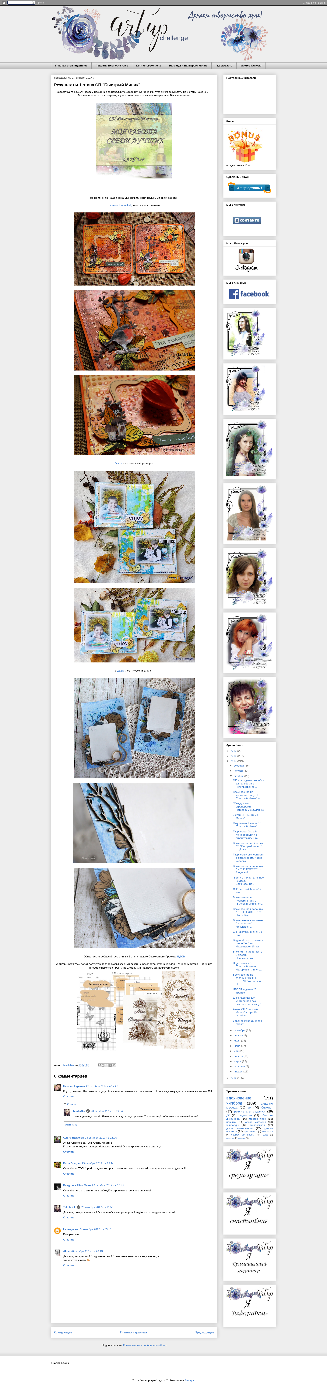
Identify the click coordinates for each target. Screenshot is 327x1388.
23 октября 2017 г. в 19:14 (98, 1163)
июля (237, 1040)
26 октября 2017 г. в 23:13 (87, 1251)
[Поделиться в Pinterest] (114, 1065)
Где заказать (224, 65)
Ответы (71, 1104)
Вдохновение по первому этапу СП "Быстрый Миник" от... (248, 900)
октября (239, 775)
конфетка (267, 1131)
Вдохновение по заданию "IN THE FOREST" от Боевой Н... (247, 979)
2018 (233, 755)
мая (236, 1050)
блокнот (267, 1107)
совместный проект (243, 1134)
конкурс (230, 1138)
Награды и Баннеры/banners (188, 65)
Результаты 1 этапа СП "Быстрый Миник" (247, 825)
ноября (239, 770)
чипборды (232, 1124)
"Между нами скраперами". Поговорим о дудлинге (248, 806)
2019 (233, 750)
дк (228, 1115)
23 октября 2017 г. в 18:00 (101, 1137)
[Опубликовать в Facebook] (110, 1065)
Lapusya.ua (70, 1229)
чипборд (234, 1103)
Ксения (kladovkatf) (120, 205)
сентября (240, 1030)
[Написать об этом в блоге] (103, 1065)
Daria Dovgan (72, 1163)
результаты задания (249, 1111)
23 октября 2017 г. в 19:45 (108, 1185)
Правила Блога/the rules (112, 65)
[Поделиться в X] (107, 1065)
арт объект (250, 1131)
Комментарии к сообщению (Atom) (145, 1345)
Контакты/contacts (148, 65)
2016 (233, 1077)
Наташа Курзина (74, 1086)
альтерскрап (257, 1124)
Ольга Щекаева (73, 1137)
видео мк (246, 1115)
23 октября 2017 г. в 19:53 (97, 1207)
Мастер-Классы (251, 65)
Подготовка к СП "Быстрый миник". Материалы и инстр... (247, 966)
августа (239, 1035)
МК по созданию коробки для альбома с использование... (248, 783)
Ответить (68, 1096)
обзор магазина (255, 1121)
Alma (66, 1251)
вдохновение (238, 1098)
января (238, 1071)
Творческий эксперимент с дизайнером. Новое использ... (248, 857)
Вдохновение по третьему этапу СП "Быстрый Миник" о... (247, 795)
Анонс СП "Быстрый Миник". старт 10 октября (245, 1012)
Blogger (189, 1380)
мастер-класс (257, 1118)
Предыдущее (204, 1332)
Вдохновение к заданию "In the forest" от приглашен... (248, 923)
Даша (120, 670)
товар (265, 1134)
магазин (241, 1138)
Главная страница (133, 1332)
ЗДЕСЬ (180, 956)
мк (249, 1107)
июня (237, 1045)
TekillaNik (79, 1110)
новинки (231, 1121)
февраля (240, 1066)
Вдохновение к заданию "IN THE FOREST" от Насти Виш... (248, 912)
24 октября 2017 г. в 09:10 (95, 1229)
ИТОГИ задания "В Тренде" (244, 991)
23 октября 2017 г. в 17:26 (102, 1086)
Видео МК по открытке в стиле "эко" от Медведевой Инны (248, 943)
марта (238, 1061)
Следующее (63, 1332)
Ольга (118, 463)
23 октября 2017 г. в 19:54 (107, 1110)
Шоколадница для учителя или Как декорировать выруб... (248, 1001)
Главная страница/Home (71, 65)
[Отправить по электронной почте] (99, 1065)
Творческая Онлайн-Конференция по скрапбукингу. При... (247, 834)
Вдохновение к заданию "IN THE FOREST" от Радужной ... (248, 869)
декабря (239, 765)
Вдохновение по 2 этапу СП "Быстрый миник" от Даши (248, 846)
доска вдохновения (239, 1128)
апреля (239, 1056)
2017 (233, 761)
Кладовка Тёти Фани (77, 1185)
